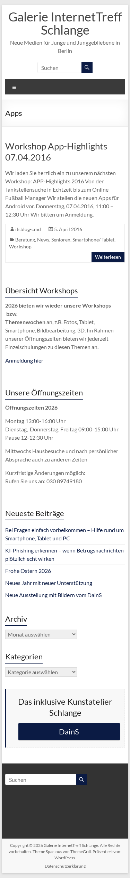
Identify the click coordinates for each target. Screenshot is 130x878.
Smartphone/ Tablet (93, 240)
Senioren (60, 240)
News (43, 240)
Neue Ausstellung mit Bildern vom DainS (53, 595)
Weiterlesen (108, 257)
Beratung (25, 240)
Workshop (20, 246)
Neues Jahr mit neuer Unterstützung (48, 582)
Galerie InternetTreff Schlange (65, 23)
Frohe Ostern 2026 (28, 570)
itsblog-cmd (28, 229)
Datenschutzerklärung (65, 866)
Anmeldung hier (24, 360)
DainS (69, 731)
